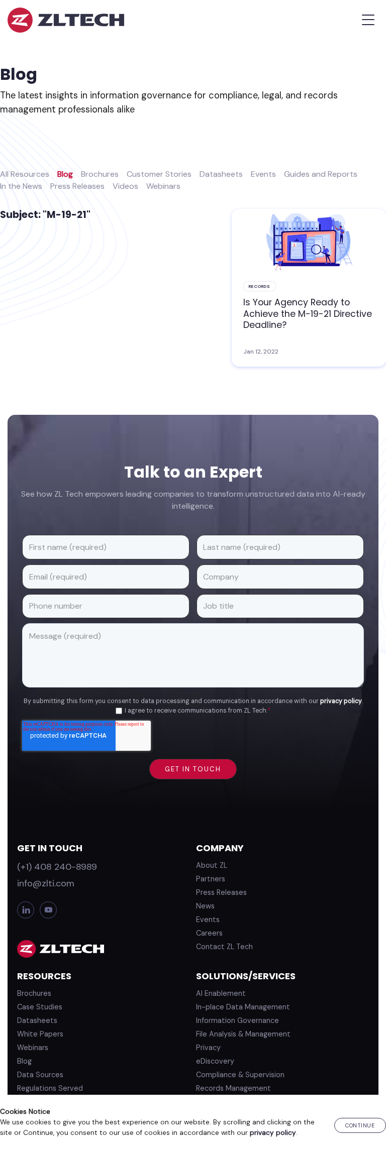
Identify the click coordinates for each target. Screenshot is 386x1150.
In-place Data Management (243, 1006)
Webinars (163, 186)
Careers (209, 933)
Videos (125, 186)
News (205, 905)
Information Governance (237, 1020)
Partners (210, 878)
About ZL (211, 865)
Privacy (208, 1047)
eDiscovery (215, 1061)
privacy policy (341, 701)
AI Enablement (221, 993)
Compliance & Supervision (240, 1074)
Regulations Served (50, 1088)
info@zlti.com (45, 883)
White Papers (40, 1034)
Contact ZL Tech (224, 946)
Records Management (233, 1088)
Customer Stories (159, 174)
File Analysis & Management (243, 1034)
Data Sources (40, 1074)
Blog (65, 174)
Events (263, 174)
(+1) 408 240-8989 (57, 867)
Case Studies (39, 1006)
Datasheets (221, 174)
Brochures (100, 174)
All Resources (24, 174)
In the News (21, 186)
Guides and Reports (320, 174)
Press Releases (77, 186)
